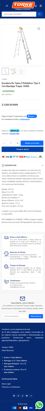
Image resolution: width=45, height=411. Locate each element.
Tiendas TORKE (7, 347)
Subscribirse (36, 316)
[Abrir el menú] (6, 5)
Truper (4, 79)
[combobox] (22, 14)
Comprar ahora (22, 149)
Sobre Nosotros (8, 350)
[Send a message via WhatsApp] (39, 405)
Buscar (39, 14)
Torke (25, 404)
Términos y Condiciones (11, 387)
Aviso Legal (6, 384)
